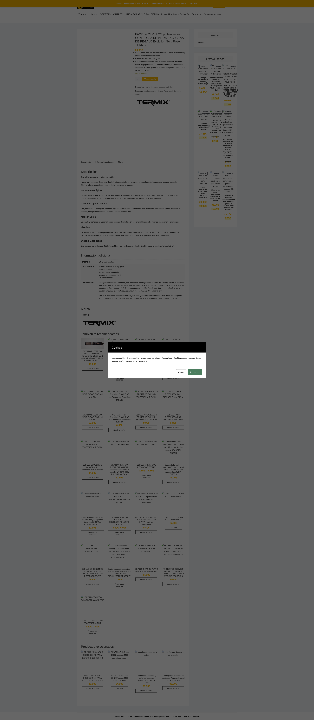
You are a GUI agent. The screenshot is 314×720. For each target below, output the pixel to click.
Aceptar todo (195, 372)
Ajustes (181, 372)
